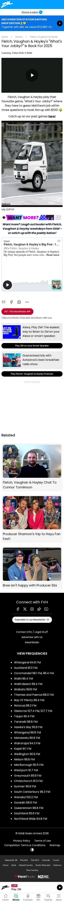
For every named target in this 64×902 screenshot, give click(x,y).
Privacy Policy (21, 841)
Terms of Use (42, 841)
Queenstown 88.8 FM (28, 808)
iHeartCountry (26, 865)
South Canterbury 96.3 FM (32, 792)
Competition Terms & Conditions (24, 845)
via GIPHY (7, 209)
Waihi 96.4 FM (23, 678)
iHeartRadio (32, 642)
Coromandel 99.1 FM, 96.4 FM (34, 673)
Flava (5, 865)
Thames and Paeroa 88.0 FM (34, 695)
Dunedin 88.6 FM (25, 802)
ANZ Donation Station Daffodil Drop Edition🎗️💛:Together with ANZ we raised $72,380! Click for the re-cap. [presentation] (32, 23)
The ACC (35, 860)
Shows (19, 36)
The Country (32, 870)
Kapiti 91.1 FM (22, 749)
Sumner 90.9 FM (25, 786)
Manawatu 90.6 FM (27, 738)
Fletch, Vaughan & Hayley (44, 36)
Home (4, 36)
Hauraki (46, 860)
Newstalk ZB (11, 860)
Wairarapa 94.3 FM (27, 743)
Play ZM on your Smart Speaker (32, 335)
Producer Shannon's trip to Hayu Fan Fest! (32, 519)
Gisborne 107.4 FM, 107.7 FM (33, 711)
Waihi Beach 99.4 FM (28, 684)
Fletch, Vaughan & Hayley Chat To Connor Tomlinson (32, 467)
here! (52, 116)
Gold (13, 865)
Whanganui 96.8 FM (27, 732)
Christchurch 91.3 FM (28, 781)
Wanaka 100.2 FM (26, 797)
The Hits (24, 860)
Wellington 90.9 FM (27, 754)
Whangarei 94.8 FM (27, 662)
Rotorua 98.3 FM (25, 705)
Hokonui (57, 865)
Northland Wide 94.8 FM (30, 819)
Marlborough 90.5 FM (28, 765)
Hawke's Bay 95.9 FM (28, 727)
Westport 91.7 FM (26, 770)
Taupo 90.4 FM (24, 716)
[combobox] (27, 302)
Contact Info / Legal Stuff (32, 632)
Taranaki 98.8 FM (26, 722)
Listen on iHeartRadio (32, 887)
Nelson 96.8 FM (24, 759)
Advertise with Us (32, 637)
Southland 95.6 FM (26, 813)
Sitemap (55, 845)
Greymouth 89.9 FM (27, 776)
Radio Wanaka (43, 865)
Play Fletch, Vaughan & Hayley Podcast (32, 364)
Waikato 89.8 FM (25, 689)
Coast (56, 860)
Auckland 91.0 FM (25, 668)
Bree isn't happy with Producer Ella (32, 567)
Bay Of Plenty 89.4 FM (29, 700)
